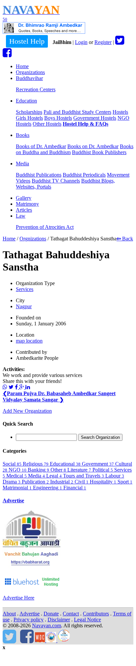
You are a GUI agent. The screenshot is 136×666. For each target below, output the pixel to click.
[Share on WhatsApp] (5, 387)
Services (24, 289)
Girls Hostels (29, 118)
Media (22, 163)
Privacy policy (29, 619)
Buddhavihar (29, 78)
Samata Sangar (44, 399)
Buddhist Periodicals (84, 175)
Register (103, 42)
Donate (51, 613)
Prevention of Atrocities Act (45, 227)
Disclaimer (59, 619)
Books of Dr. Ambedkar (41, 146)
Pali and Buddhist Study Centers (77, 112)
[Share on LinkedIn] (27, 387)
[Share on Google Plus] (22, 387)
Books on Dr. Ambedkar (93, 146)
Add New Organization (27, 411)
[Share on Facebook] (17, 387)
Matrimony (27, 204)
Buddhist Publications (38, 175)
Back (125, 238)
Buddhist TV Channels (56, 181)
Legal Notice (87, 619)
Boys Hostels (58, 118)
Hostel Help (27, 41)
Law (20, 216)
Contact (71, 613)
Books (22, 135)
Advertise (13, 500)
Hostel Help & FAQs (85, 124)
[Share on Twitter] (11, 387)
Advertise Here (18, 598)
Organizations (30, 72)
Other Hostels (47, 124)
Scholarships (29, 112)
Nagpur (24, 306)
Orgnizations (32, 238)
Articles (24, 210)
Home (22, 66)
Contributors (96, 613)
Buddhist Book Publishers (99, 152)
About (9, 613)
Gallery (23, 198)
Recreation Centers (35, 89)
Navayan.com (46, 625)
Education (26, 101)
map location (29, 341)
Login (81, 42)
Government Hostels (94, 118)
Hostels (120, 112)
